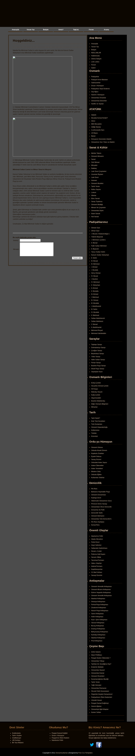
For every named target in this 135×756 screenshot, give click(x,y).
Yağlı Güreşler (96, 685)
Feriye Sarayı (96, 363)
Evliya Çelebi (96, 383)
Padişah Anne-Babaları (99, 80)
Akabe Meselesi (97, 539)
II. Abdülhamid (96, 327)
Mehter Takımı (96, 153)
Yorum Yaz (31, 30)
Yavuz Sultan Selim (98, 252)
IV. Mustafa (95, 312)
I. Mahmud (95, 297)
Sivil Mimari (95, 162)
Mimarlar (94, 407)
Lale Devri (95, 177)
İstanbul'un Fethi (97, 536)
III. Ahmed (94, 294)
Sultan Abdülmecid (98, 318)
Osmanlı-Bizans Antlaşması (101, 589)
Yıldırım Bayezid (97, 237)
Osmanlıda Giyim (97, 211)
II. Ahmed (94, 288)
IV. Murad (94, 276)
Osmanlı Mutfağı (97, 204)
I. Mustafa (94, 270)
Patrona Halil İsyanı (98, 554)
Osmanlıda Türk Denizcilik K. (101, 519)
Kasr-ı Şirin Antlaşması (99, 620)
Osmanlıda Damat (97, 673)
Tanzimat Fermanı (97, 560)
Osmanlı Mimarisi (97, 156)
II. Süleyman (95, 285)
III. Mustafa (95, 303)
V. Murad (94, 324)
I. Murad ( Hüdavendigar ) (100, 234)
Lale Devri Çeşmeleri (98, 171)
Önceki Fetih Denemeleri (100, 691)
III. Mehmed (95, 264)
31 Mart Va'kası (96, 572)
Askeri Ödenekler (97, 465)
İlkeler (93, 136)
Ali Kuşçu (94, 389)
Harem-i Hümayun (97, 95)
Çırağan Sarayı (96, 350)
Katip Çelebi (95, 395)
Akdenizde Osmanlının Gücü (101, 501)
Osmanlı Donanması (98, 495)
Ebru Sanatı (95, 198)
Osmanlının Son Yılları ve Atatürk (103, 142)
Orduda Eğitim (96, 474)
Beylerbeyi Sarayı (97, 354)
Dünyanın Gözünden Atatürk (101, 139)
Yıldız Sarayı (95, 357)
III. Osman (94, 300)
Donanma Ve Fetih (98, 510)
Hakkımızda (95, 56)
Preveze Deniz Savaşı (99, 504)
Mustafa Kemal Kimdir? (99, 118)
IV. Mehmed (95, 282)
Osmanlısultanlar (62, 753)
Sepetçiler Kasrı (97, 372)
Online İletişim (96, 59)
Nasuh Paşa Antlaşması (99, 611)
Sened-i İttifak (96, 557)
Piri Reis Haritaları (97, 522)
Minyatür (94, 165)
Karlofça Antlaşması (98, 635)
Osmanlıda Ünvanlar (98, 98)
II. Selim (94, 258)
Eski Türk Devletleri (98, 421)
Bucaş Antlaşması (97, 626)
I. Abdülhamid (96, 306)
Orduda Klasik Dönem (99, 450)
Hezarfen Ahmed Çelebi (99, 386)
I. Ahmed (94, 267)
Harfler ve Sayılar (97, 104)
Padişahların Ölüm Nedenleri (101, 697)
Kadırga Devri (96, 498)
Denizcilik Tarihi (97, 513)
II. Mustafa (94, 291)
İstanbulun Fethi (57, 740)
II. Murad (94, 243)
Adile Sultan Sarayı (98, 360)
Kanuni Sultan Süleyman (100, 255)
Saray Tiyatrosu (96, 201)
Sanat (93, 159)
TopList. (76, 30)
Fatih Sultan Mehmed (99, 246)
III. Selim (94, 309)
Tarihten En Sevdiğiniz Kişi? (101, 664)
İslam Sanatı (95, 214)
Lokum (93, 192)
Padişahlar (95, 77)
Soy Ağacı (94, 92)
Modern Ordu (96, 471)
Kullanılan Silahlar (97, 478)
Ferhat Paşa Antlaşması (99, 605)
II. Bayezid (95, 249)
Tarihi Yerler (95, 186)
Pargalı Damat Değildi (60, 733)
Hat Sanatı (95, 217)
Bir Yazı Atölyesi (17, 743)
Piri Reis (94, 489)
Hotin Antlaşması (97, 617)
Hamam (94, 180)
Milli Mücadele (96, 124)
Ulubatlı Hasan (96, 700)
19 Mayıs (94, 133)
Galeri (93, 68)
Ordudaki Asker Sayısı (99, 462)
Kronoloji (94, 436)
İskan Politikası (96, 655)
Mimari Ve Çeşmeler (98, 207)
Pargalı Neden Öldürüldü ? (100, 658)
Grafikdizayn (16, 738)
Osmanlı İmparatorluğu (99, 427)
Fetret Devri (95, 542)
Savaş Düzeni (96, 459)
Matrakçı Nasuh (96, 392)
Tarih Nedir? (95, 418)
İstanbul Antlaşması (98, 598)
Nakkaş (94, 168)
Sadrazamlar (95, 83)
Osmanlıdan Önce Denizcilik (101, 507)
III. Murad (94, 261)
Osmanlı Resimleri (97, 676)
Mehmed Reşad (97, 330)
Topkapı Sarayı (96, 344)
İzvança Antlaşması (98, 629)
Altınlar (93, 195)
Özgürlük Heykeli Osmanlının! (101, 694)
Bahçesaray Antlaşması (99, 632)
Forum (91, 30)
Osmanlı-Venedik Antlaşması (101, 586)
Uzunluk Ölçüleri (97, 174)
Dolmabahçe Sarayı (98, 347)
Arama (106, 30)
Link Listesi (95, 62)
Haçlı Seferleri (96, 545)
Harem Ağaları (96, 706)
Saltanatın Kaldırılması (99, 548)
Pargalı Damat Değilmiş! (100, 703)
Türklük (94, 433)
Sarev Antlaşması (97, 614)
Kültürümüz (95, 430)
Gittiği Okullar (96, 127)
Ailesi (93, 121)
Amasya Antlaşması (98, 601)
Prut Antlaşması (96, 641)
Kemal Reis (95, 525)
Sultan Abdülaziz (97, 321)
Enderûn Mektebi (97, 667)
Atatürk (93, 115)
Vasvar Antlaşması (97, 623)
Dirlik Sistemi (96, 652)
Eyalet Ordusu (96, 456)
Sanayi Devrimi (96, 575)
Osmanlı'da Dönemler (99, 101)
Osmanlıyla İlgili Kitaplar (100, 709)
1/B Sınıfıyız (16, 740)
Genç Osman (96, 273)
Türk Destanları (96, 424)
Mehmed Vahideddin (98, 333)
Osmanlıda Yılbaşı (97, 661)
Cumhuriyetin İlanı (97, 130)
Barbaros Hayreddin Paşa (100, 492)
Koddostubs (16, 733)
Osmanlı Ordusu (97, 447)
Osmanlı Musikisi (97, 183)
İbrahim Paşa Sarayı (98, 366)
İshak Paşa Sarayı (97, 369)
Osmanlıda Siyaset (98, 670)
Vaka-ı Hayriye (96, 563)
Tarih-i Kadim (17, 735)
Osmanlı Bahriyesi (97, 516)
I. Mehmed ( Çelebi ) (98, 240)
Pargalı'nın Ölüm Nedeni (60, 738)
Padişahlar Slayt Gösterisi (100, 89)
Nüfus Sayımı (96, 189)
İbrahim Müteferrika (98, 401)
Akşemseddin (96, 398)
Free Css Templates (85, 753)
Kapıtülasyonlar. (97, 569)
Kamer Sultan (96, 712)
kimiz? (61, 30)
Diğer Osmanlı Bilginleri (99, 404)
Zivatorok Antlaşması (98, 608)
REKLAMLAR (96, 53)
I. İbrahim (94, 279)
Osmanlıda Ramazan (98, 688)
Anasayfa (15, 30)
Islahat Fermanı (96, 566)
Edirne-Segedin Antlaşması (101, 592)
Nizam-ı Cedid (96, 551)
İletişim (46, 30)
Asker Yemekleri (97, 468)
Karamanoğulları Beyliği (100, 679)
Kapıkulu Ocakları (97, 453)
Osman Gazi (95, 228)
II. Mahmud (95, 315)
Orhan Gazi (95, 231)
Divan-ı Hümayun (97, 86)
